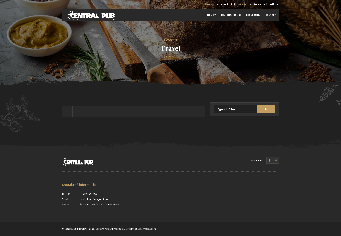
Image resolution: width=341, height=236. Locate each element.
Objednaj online (231, 15)
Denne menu (253, 15)
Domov (211, 15)
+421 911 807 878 (89, 194)
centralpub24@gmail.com (259, 4)
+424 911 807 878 (220, 4)
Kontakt (270, 15)
